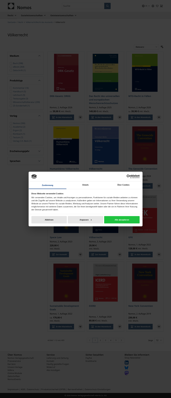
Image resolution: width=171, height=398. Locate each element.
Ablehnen (49, 220)
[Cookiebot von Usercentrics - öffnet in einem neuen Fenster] (128, 176)
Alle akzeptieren (122, 220)
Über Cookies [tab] (123, 185)
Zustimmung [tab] (47, 185)
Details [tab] (85, 185)
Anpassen (84, 220)
